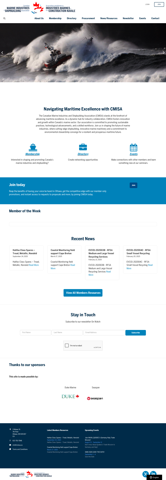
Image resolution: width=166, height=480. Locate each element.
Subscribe (136, 333)
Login (147, 4)
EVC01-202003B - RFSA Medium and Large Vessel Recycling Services (101, 253)
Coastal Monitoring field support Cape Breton (62, 447)
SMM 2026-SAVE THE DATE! (95, 452)
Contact (155, 18)
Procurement (88, 18)
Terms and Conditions (20, 449)
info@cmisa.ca (17, 445)
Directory (71, 18)
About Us (39, 18)
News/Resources (108, 18)
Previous (3, 52)
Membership (55, 18)
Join (159, 4)
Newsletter (128, 18)
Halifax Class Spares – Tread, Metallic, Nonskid (63, 438)
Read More (34, 265)
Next (162, 52)
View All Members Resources (83, 293)
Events (142, 18)
